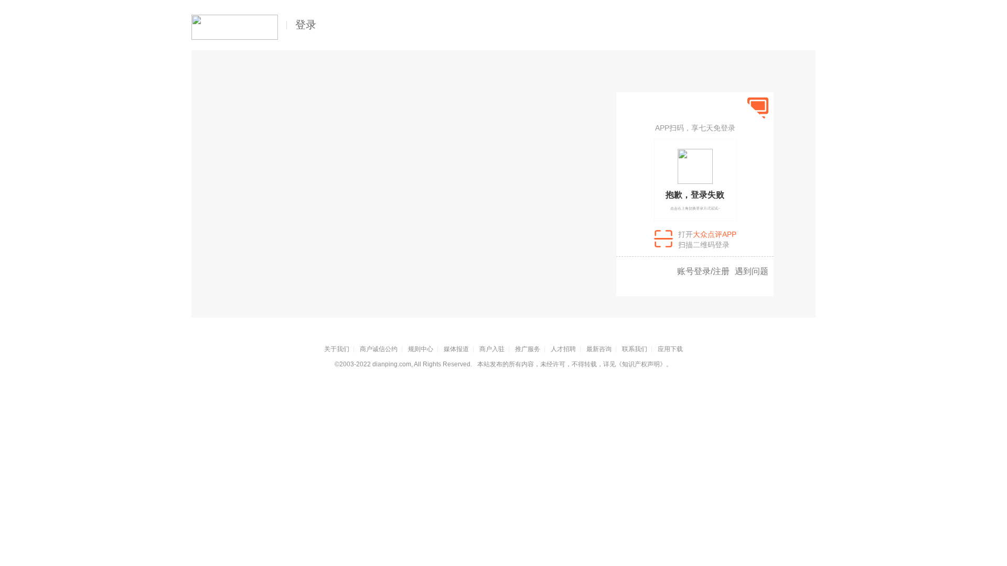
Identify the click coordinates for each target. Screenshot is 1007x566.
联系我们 (634, 349)
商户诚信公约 (379, 349)
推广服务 (527, 349)
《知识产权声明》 (641, 364)
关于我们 (336, 349)
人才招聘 (563, 349)
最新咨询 (599, 349)
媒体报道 (456, 349)
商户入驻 (492, 349)
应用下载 (670, 349)
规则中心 (420, 349)
